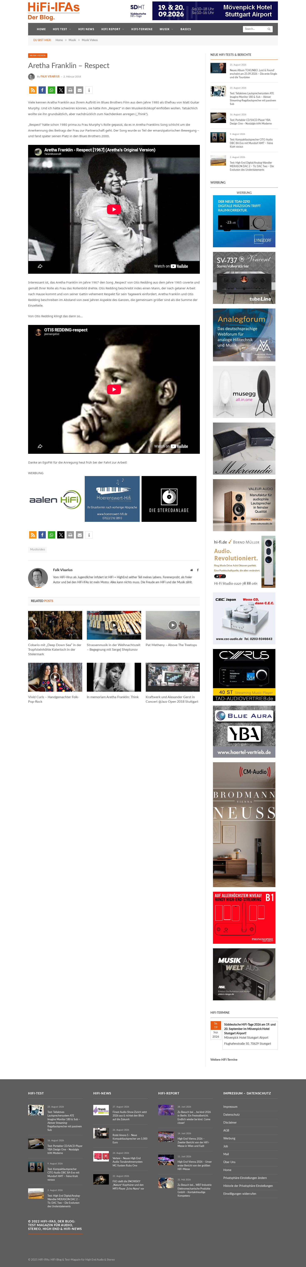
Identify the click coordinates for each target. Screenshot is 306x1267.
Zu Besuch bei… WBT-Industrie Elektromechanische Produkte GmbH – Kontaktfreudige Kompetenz (194, 1190)
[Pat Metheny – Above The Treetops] (173, 625)
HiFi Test (60, 29)
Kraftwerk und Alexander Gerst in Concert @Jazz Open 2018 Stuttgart (172, 699)
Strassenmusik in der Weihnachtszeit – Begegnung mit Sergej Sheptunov (114, 647)
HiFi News (86, 29)
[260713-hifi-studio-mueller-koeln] (244, 587)
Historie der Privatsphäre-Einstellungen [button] (248, 1186)
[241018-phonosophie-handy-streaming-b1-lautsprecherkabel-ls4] (244, 942)
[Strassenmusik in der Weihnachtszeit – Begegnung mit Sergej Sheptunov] (114, 625)
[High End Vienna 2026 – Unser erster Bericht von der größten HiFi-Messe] (166, 1160)
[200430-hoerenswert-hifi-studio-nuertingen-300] (112, 520)
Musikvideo (37, 549)
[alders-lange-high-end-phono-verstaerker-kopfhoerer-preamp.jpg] (244, 999)
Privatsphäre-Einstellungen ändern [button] (245, 1178)
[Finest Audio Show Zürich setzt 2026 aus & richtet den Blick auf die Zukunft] (101, 1110)
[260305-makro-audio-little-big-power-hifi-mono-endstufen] (244, 473)
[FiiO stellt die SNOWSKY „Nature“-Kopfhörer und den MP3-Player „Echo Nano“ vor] (101, 1179)
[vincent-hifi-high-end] (244, 303)
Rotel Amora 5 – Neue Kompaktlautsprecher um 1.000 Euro (130, 1139)
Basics (185, 29)
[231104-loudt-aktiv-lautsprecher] (244, 417)
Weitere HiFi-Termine (223, 1059)
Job (225, 1146)
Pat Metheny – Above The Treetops (171, 645)
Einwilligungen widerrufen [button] (239, 1193)
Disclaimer (230, 1122)
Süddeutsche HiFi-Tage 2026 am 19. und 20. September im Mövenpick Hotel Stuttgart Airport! (250, 1029)
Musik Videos (38, 56)
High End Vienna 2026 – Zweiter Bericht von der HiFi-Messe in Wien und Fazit (193, 1142)
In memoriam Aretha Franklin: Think (113, 697)
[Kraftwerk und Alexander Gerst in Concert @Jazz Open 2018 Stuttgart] (173, 677)
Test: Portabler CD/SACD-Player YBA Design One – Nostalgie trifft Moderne (251, 122)
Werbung (229, 1138)
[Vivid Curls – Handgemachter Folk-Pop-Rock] (55, 677)
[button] (32, 90)
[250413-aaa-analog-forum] (244, 360)
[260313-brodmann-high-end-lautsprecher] (244, 886)
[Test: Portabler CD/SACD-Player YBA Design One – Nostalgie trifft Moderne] (218, 118)
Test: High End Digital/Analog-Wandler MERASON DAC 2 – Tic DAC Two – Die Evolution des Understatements (252, 166)
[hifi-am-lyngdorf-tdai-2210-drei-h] (244, 246)
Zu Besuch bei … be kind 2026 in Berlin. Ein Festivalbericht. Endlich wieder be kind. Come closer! (194, 1117)
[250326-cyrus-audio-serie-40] (244, 700)
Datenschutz (231, 1114)
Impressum (230, 1106)
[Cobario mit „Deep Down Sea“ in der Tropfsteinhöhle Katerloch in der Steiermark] (55, 625)
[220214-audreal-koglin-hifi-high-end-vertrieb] (244, 643)
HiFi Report (111, 29)
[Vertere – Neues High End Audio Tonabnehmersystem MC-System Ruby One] (101, 1156)
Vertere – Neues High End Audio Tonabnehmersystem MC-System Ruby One (128, 1162)
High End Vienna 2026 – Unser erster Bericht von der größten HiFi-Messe (195, 1165)
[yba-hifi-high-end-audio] (244, 756)
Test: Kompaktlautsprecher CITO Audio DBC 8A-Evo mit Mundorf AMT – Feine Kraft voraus (251, 143)
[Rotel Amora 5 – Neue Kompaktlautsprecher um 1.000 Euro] (101, 1133)
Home (41, 29)
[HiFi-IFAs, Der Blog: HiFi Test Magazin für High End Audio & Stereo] (54, 11)
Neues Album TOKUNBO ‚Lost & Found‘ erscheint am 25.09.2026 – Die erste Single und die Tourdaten (253, 74)
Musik (165, 29)
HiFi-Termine (141, 29)
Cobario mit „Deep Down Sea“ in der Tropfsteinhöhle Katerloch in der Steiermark (54, 649)
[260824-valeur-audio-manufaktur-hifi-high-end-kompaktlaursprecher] (244, 530)
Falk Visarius (50, 76)
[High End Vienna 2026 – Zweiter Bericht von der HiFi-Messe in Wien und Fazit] (166, 1136)
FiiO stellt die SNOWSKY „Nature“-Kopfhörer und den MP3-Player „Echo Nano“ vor (128, 1185)
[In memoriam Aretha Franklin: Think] (114, 677)
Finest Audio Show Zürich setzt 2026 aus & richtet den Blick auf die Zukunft (130, 1115)
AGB (226, 1130)
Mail (226, 1154)
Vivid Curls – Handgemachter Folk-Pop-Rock (53, 699)
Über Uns (229, 1162)
